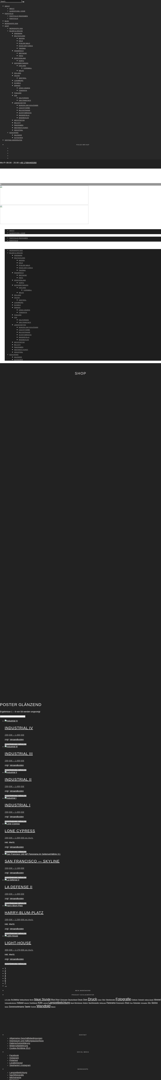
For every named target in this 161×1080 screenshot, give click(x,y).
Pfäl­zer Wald (24, 43)
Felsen (99, 999)
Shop (7, 26)
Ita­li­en (17, 75)
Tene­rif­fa (23, 90)
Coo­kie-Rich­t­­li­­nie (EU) (19, 1048)
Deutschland (72, 1000)
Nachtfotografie (94, 1003)
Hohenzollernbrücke (10, 1003)
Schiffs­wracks (25, 113)
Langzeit (45, 1003)
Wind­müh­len (24, 117)
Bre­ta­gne (23, 53)
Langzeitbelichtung (59, 1002)
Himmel (157, 999)
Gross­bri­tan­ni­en (21, 63)
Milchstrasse (78, 1003)
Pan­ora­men (18, 125)
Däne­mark (18, 33)
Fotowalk (141, 1000)
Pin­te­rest (13, 1060)
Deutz (80, 1000)
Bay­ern (22, 38)
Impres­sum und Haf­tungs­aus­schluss (26, 1041)
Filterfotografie (110, 1000)
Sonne (6, 1006)
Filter (103, 1000)
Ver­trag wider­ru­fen (13, 140)
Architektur (15, 1000)
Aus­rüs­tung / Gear (17, 11)
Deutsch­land (19, 36)
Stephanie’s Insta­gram (20, 1065)
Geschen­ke (14, 132)
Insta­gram (14, 1058)
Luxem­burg (18, 80)
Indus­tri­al (18, 130)
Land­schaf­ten (20, 103)
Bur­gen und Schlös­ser (28, 105)
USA (15, 95)
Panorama (111, 1003)
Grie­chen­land (20, 58)
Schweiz (17, 83)
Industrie (26, 1003)
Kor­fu (21, 60)
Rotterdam (136, 1003)
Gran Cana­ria (24, 88)
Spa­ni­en (17, 85)
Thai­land (17, 93)
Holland (20, 1003)
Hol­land (17, 73)
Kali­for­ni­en (24, 98)
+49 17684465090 (28, 162)
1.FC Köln (7, 999)
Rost (131, 1003)
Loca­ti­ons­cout (16, 1063)
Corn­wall (28, 68)
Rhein (127, 1003)
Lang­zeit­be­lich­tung (18, 1072)
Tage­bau (22, 48)
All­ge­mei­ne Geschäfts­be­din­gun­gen (25, 1038)
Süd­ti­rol (22, 78)
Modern (85, 1003)
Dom (85, 999)
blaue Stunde (42, 999)
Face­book (14, 1055)
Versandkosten (17, 739)
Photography (120, 1003)
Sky (149, 1003)
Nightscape (102, 1003)
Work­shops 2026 (11, 23)
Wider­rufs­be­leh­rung (18, 1046)
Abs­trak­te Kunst (21, 127)
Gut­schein (18, 137)
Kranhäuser (33, 1003)
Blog (7, 21)
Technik (33, 1007)
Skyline (154, 1003)
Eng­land (22, 65)
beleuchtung (24, 1000)
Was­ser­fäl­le (24, 115)
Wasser (53, 1006)
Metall (72, 1003)
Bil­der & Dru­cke (16, 31)
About (7, 6)
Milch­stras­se (24, 110)
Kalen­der (18, 135)
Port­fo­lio (9, 13)
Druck (92, 999)
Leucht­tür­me (24, 108)
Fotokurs (135, 1000)
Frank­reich (19, 51)
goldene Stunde (148, 999)
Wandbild (43, 1006)
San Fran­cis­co (25, 100)
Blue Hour (55, 999)
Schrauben (144, 1003)
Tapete (27, 1006)
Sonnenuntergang (16, 1007)
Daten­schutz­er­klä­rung (19, 1043)
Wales (21, 70)
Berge (32, 1000)
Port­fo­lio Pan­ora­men (18, 16)
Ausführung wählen (15, 744)
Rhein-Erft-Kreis (26, 46)
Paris (21, 55)
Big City (17, 122)
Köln (21, 41)
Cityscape (64, 1000)
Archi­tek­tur (19, 120)
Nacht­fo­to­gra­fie (16, 1075)
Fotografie (123, 999)
